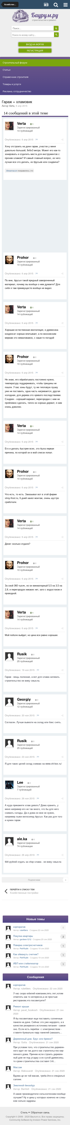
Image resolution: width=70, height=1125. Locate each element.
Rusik (22, 653)
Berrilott (25, 1089)
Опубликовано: (19, 139)
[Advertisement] (35, 218)
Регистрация (35, 50)
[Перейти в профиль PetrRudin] (8, 946)
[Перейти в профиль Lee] (9, 784)
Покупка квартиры (23, 936)
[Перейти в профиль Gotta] (8, 1040)
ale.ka (22, 838)
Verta (11, 105)
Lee (20, 782)
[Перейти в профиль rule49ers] (8, 928)
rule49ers (24, 930)
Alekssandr (27, 1070)
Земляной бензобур (24, 1085)
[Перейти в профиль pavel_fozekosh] (8, 1007)
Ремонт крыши (21, 1006)
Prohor (23, 257)
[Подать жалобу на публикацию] (36, 139)
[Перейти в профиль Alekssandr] (8, 1068)
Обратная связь (40, 1112)
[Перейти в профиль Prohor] (9, 259)
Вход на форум (35, 44)
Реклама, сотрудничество (17, 91)
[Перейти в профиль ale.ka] (9, 841)
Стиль (24, 1112)
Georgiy (24, 699)
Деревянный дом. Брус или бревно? (33, 1038)
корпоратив (19, 926)
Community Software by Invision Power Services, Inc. (35, 1119)
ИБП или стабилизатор (25, 963)
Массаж (17, 1067)
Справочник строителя (15, 77)
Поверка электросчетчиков (28, 945)
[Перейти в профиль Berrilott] (8, 1086)
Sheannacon (11, 170)
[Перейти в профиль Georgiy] (9, 701)
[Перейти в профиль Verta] (9, 125)
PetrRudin (24, 948)
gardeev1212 (25, 939)
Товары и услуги (12, 84)
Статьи (6, 69)
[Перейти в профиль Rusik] (9, 656)
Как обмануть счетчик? (25, 954)
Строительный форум (15, 62)
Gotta (24, 1042)
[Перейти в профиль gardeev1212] (8, 937)
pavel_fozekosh (29, 1010)
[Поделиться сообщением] (62, 139)
